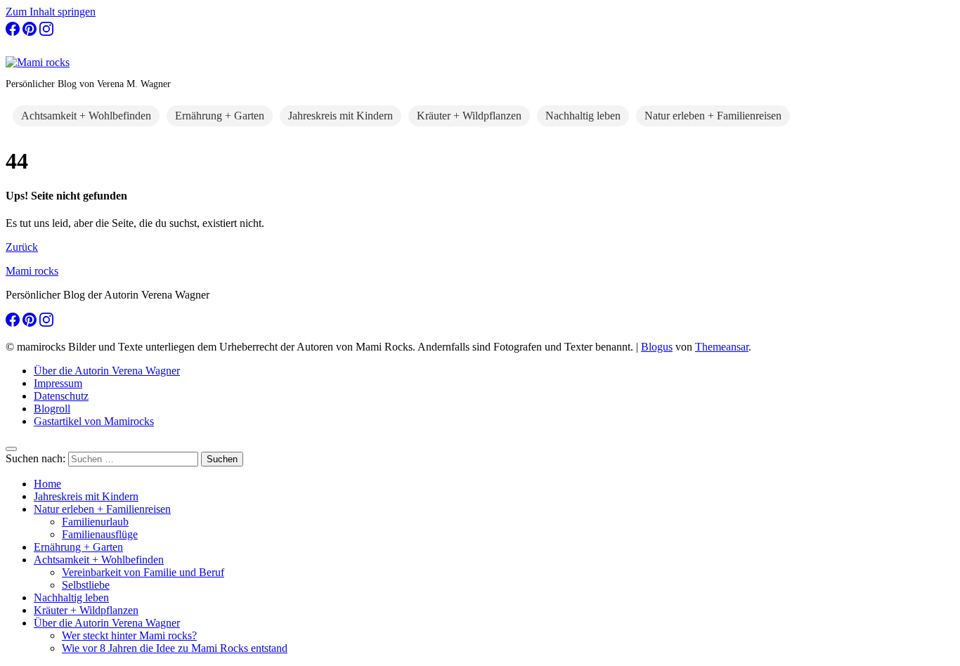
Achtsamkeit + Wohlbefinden (86, 116)
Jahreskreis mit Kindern (340, 116)
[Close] (11, 449)
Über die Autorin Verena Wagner (107, 371)
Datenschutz (61, 396)
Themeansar (721, 347)
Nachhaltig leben (583, 116)
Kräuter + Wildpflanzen (469, 116)
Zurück (22, 247)
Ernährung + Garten (219, 116)
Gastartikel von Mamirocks (94, 421)
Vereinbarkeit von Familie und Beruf (143, 572)
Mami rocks (32, 271)
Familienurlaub (95, 522)
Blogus (657, 347)
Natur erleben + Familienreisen (712, 116)
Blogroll (52, 408)
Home (47, 484)
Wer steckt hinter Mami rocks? (129, 635)
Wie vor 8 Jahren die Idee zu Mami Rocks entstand (174, 648)
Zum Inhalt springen (51, 12)
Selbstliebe (86, 585)
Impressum (58, 383)
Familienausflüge (100, 534)
